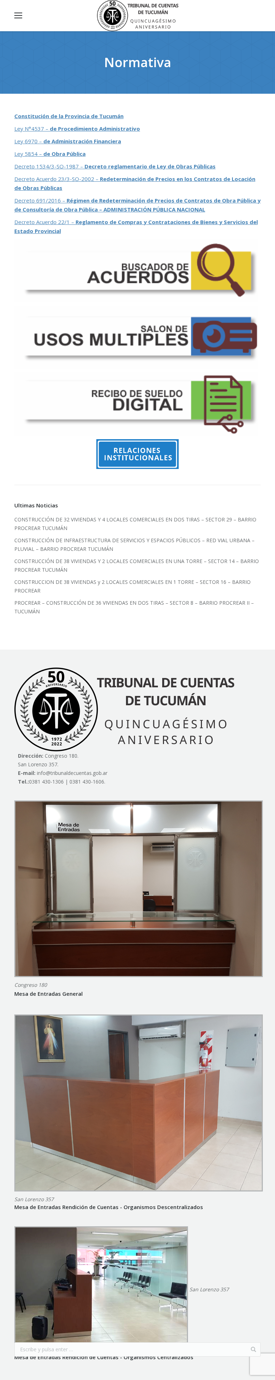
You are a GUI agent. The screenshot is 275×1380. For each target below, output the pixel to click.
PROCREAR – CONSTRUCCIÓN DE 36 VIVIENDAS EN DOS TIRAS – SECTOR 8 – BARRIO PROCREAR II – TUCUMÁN (134, 607)
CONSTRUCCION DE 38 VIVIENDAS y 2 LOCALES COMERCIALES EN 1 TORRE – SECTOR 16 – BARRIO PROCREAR (132, 586)
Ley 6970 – (67, 141)
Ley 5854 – (50, 153)
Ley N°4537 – (77, 128)
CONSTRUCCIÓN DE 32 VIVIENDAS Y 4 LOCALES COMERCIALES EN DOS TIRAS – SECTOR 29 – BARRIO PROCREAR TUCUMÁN (135, 523)
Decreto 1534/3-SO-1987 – (115, 166)
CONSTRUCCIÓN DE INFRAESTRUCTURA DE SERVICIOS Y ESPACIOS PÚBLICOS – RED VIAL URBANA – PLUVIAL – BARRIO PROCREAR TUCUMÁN (134, 544)
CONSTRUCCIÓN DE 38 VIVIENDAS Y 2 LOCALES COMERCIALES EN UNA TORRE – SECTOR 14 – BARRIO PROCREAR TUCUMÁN (136, 565)
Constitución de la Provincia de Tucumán (69, 116)
